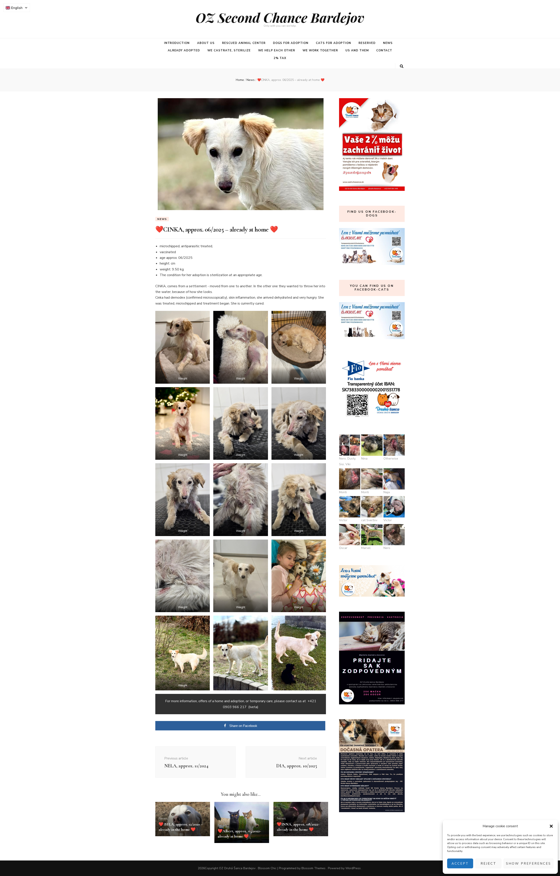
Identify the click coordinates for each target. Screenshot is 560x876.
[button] (551, 826)
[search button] (401, 66)
